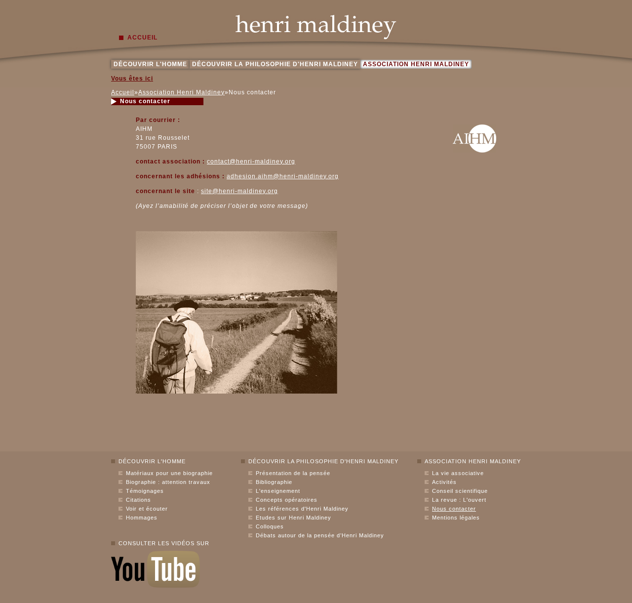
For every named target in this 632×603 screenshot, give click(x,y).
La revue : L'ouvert (459, 500)
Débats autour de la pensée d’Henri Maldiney (320, 535)
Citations (138, 500)
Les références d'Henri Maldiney (302, 509)
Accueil (122, 92)
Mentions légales (456, 518)
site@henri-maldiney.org (239, 191)
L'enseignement (278, 491)
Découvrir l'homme (150, 64)
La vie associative (458, 473)
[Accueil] (316, 27)
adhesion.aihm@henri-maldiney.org (283, 176)
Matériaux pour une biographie (169, 473)
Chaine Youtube (155, 569)
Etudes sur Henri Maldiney (293, 518)
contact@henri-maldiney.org (251, 161)
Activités (444, 482)
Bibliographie (274, 482)
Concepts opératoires (286, 500)
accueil (142, 37)
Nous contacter (454, 509)
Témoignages (145, 491)
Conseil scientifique (460, 491)
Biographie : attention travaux (168, 482)
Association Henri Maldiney (416, 64)
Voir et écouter (147, 509)
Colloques (270, 526)
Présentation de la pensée (293, 473)
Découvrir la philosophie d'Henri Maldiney (275, 64)
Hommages (142, 518)
